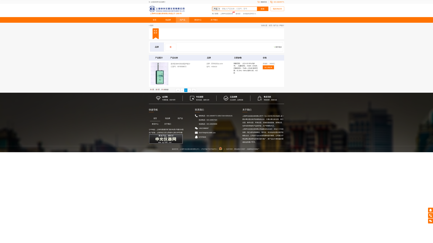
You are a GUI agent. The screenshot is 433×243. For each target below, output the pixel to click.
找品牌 (168, 20)
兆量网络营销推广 (253, 149)
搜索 (262, 9)
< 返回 (151, 25)
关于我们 (214, 20)
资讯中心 (198, 20)
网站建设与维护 (239, 149)
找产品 (182, 20)
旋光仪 (238, 14)
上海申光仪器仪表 (226, 14)
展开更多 (278, 47)
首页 (154, 20)
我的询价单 (277, 9)
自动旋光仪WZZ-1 (249, 14)
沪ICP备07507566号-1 (209, 149)
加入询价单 (268, 67)
